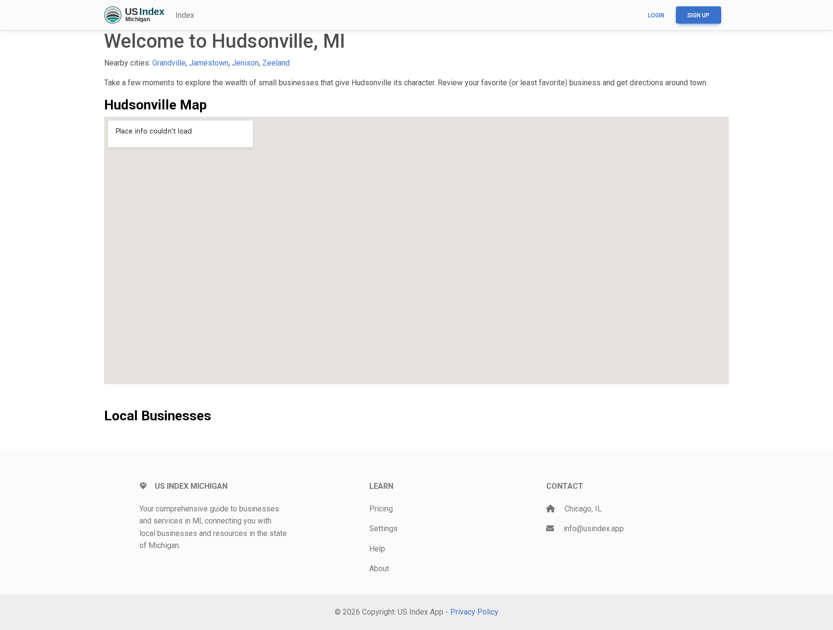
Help (377, 548)
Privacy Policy (474, 612)
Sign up (698, 15)
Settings (383, 528)
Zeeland (276, 62)
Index (184, 15)
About (379, 568)
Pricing (381, 508)
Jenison (245, 62)
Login (656, 15)
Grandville (169, 62)
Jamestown (208, 62)
